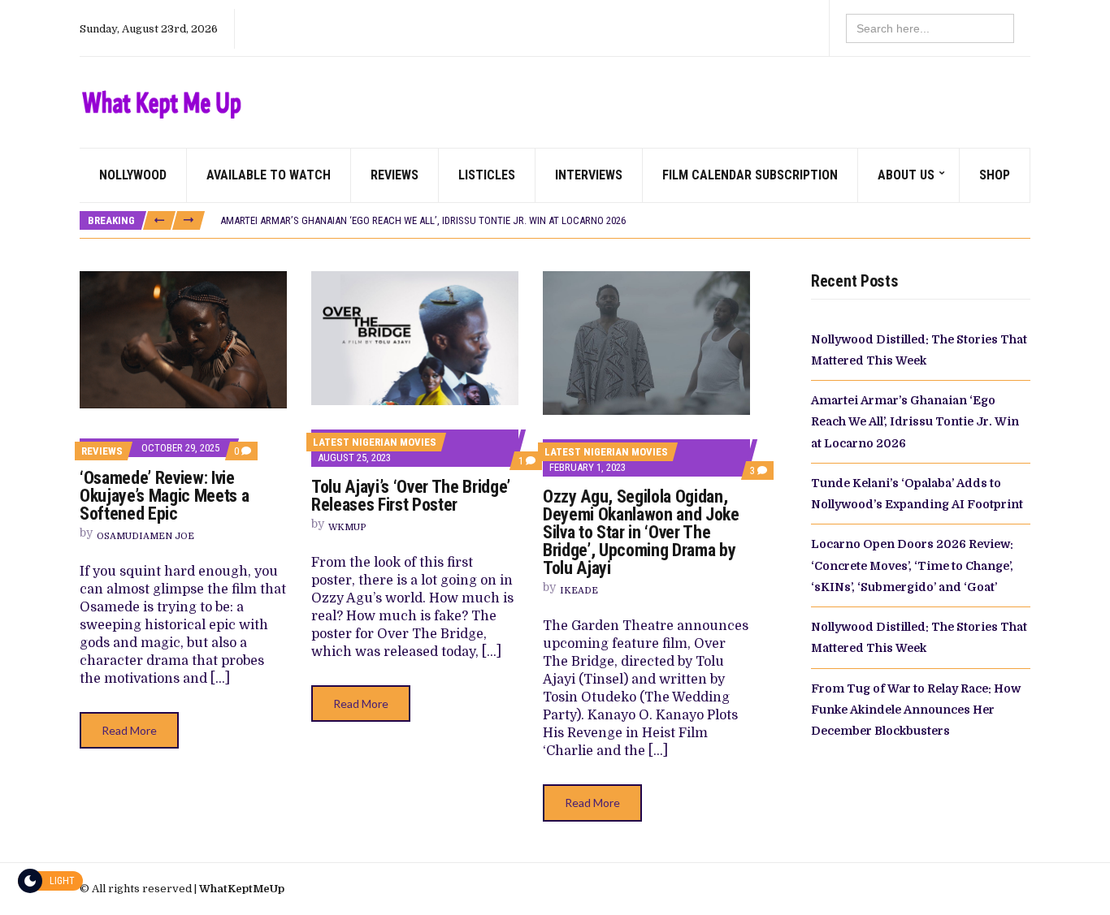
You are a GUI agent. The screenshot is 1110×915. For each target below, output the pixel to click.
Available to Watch (268, 175)
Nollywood (133, 175)
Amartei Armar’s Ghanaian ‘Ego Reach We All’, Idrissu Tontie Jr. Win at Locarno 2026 (423, 220)
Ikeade (579, 590)
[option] (624, 221)
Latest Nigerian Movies (374, 442)
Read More (129, 730)
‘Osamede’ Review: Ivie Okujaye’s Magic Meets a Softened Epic (164, 496)
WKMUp (347, 527)
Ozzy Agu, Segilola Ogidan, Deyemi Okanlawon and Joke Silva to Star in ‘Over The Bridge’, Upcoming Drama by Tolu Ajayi (641, 532)
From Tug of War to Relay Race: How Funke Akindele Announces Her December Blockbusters (916, 710)
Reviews (394, 175)
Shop (994, 175)
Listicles (486, 175)
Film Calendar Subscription (750, 175)
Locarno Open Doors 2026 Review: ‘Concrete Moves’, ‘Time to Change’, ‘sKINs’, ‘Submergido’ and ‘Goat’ (912, 565)
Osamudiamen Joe (145, 536)
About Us (906, 175)
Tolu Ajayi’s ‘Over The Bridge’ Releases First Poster (410, 496)
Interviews (588, 175)
